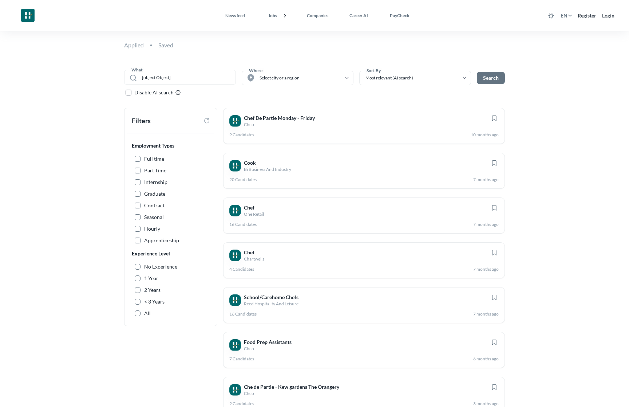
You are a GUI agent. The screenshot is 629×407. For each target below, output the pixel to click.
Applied (134, 45)
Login (608, 15)
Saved (165, 45)
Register (587, 15)
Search (491, 78)
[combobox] (185, 77)
